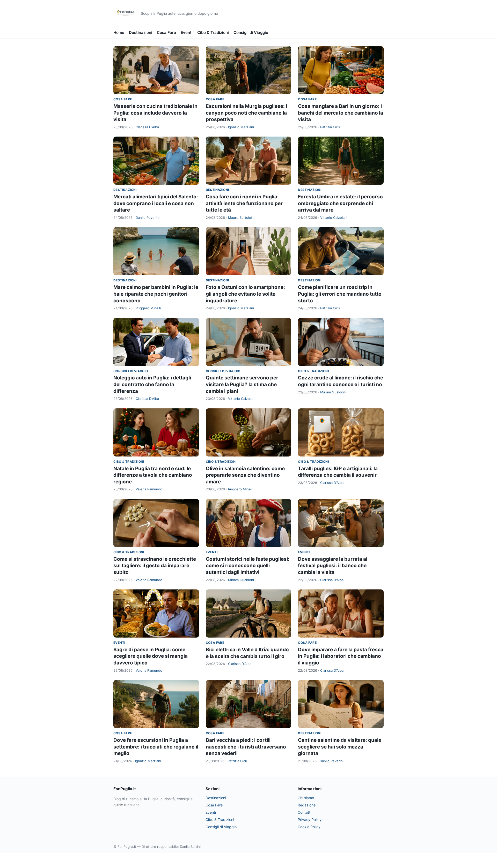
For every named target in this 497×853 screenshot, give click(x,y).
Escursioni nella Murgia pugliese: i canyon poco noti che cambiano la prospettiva (246, 112)
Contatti (304, 812)
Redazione (307, 805)
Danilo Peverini (147, 217)
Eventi (187, 32)
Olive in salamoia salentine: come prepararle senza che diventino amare (245, 475)
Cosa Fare (166, 32)
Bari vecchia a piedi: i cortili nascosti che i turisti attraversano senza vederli (246, 746)
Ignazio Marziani (241, 127)
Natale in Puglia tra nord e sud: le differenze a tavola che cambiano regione (152, 475)
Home (118, 32)
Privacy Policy (309, 819)
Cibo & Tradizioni (213, 32)
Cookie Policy (309, 827)
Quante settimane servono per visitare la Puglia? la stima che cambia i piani (242, 384)
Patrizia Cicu (330, 127)
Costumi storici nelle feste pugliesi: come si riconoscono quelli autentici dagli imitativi (247, 565)
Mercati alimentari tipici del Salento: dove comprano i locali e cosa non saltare (155, 203)
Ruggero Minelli (148, 308)
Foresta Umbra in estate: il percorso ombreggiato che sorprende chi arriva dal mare (340, 203)
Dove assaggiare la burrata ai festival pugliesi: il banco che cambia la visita (332, 565)
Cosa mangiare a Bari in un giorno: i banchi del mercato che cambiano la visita (340, 112)
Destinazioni (140, 32)
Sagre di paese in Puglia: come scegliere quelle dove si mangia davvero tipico (150, 656)
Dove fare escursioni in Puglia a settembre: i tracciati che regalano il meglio (155, 746)
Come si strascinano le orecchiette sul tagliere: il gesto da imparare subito (154, 565)
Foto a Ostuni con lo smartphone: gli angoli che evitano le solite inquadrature (245, 293)
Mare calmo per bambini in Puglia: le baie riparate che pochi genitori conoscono (155, 293)
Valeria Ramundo (149, 489)
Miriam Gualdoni (333, 392)
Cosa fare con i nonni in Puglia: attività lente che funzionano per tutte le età (244, 203)
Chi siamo (306, 798)
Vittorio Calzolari (333, 217)
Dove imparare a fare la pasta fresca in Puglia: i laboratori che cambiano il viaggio (340, 656)
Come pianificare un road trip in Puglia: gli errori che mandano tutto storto (340, 293)
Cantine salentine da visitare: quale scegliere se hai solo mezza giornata (339, 746)
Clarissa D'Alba (147, 127)
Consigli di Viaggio (250, 32)
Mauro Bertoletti (241, 217)
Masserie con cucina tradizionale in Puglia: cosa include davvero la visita (155, 112)
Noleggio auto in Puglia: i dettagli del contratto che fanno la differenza (152, 384)
